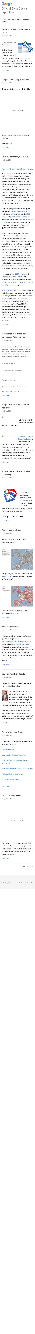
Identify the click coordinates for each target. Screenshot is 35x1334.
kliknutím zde (6, 576)
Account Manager (8, 750)
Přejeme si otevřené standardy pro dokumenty (17, 169)
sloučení (4, 304)
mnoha (23, 274)
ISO (17, 236)
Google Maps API (23, 644)
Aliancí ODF (15, 274)
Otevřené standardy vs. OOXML (15, 157)
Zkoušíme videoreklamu (12, 795)
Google (20, 882)
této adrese (14, 613)
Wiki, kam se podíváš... (11, 530)
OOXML (21, 247)
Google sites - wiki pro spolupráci (16, 79)
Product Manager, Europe (10, 780)
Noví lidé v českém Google (13, 674)
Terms (31, 882)
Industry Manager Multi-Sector (12, 774)
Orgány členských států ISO (11, 290)
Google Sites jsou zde (20, 135)
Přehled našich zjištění (9, 282)
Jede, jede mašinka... (11, 626)
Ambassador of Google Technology (14, 755)
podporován (16, 217)
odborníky (5, 277)
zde (23, 285)
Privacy (26, 882)
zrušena (25, 252)
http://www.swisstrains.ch (10, 641)
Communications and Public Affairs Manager (17, 769)
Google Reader (25, 500)
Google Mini (22, 436)
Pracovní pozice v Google (13, 732)
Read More (5, 70)
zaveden (25, 217)
